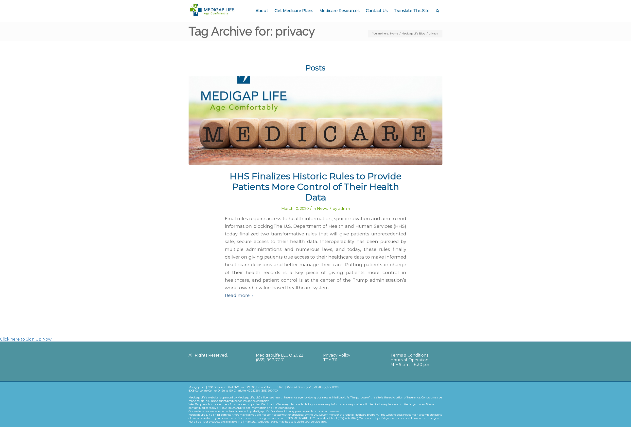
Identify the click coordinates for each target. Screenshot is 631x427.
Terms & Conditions (409, 355)
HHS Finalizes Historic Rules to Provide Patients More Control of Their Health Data (316, 187)
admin (344, 208)
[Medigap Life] (315, 120)
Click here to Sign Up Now (26, 339)
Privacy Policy (336, 355)
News (322, 208)
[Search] (437, 11)
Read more (237, 295)
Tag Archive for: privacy (252, 31)
